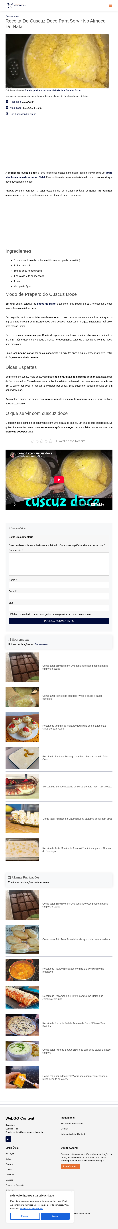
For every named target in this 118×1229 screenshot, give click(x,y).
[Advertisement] (59, 147)
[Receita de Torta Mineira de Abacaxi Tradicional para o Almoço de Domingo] (22, 849)
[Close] (71, 1192)
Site (11, 602)
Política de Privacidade (72, 1123)
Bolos (8, 1159)
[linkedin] (8, 1139)
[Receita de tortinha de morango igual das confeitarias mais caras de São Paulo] (22, 727)
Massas (9, 1180)
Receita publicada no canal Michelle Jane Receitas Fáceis (53, 90)
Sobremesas (12, 16)
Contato (65, 1129)
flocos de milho (46, 303)
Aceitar (55, 1216)
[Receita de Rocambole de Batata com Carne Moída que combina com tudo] (22, 997)
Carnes (9, 1164)
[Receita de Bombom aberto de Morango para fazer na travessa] (22, 786)
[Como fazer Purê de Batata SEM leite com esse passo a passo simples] (22, 1051)
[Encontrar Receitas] (17, 5)
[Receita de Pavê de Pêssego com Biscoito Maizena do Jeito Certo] (22, 757)
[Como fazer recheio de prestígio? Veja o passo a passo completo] (22, 697)
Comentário (16, 550)
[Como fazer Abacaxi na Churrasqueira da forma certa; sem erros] (22, 818)
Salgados (10, 1190)
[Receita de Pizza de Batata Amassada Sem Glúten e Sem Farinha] (22, 1024)
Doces (9, 1169)
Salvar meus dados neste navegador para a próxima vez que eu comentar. (51, 614)
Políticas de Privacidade (31, 1208)
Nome (13, 580)
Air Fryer (10, 1154)
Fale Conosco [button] (70, 1166)
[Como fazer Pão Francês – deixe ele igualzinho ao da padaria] (22, 939)
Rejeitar (25, 1216)
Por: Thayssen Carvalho (23, 114)
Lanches (10, 1175)
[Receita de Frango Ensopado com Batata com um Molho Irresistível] (22, 970)
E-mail (13, 591)
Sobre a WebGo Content (73, 1134)
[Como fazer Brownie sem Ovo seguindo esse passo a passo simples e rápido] (22, 667)
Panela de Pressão (15, 1185)
